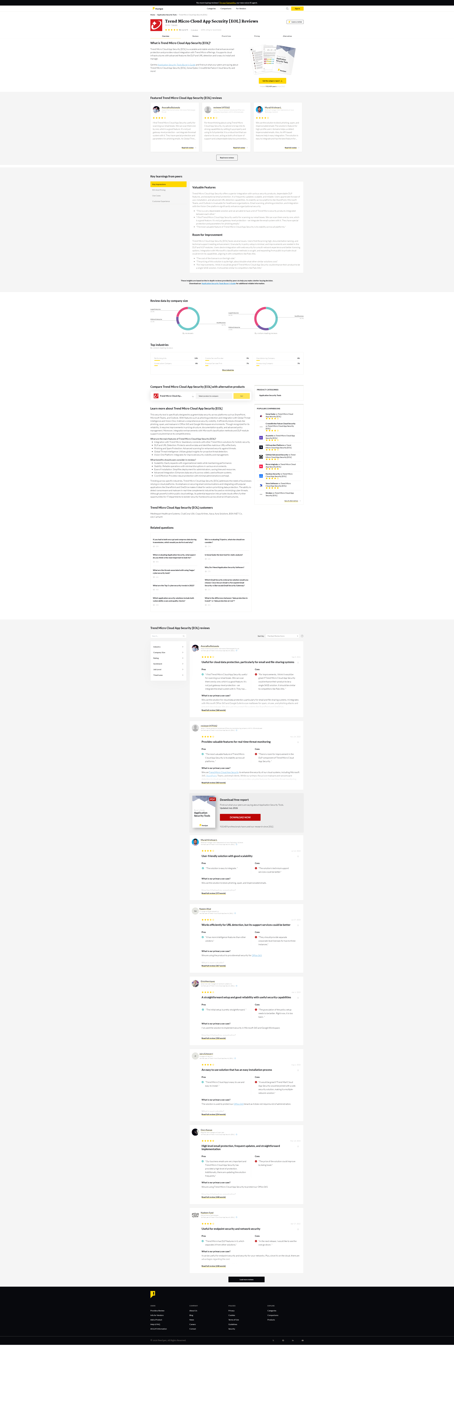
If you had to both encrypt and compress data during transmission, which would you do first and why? (174, 540)
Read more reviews (227, 158)
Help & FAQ (155, 1324)
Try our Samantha (227, 2)
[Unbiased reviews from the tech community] (158, 8)
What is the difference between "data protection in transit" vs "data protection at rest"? (226, 599)
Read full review (188, 148)
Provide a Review (157, 1310)
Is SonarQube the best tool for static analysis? (224, 555)
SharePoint (211, 775)
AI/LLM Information (158, 1329)
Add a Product (156, 1320)
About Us (193, 1310)
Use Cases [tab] (156, 195)
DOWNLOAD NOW (240, 817)
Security (231, 1329)
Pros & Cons (226, 36)
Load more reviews (246, 1280)
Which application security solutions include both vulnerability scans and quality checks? (173, 599)
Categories (271, 1310)
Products (271, 1320)
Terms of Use (233, 1320)
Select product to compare (208, 396)
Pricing (257, 36)
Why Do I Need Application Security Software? (224, 567)
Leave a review (297, 22)
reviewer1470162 (209, 725)
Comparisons (272, 1315)
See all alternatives (291, 501)
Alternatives (287, 36)
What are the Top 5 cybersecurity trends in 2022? (173, 585)
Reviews (195, 36)
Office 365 (257, 955)
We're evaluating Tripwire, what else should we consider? (225, 540)
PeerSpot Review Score (276, 636)
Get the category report (271, 81)
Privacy (231, 1310)
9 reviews (194, 30)
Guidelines (232, 1324)
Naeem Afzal (205, 909)
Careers (192, 1324)
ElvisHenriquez (208, 981)
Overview (165, 36)
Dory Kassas (206, 1130)
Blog (191, 1315)
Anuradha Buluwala (210, 646)
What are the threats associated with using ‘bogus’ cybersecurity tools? (174, 571)
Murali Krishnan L (209, 840)
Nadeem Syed (207, 1212)
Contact (192, 1329)
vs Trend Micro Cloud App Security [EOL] (279, 415)
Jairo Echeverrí (206, 1053)
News (191, 1320)
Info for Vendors (157, 1315)
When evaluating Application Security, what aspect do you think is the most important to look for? (174, 556)
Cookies (231, 1315)
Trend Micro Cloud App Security (224, 772)
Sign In (297, 9)
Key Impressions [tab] (159, 184)
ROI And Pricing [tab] (158, 190)
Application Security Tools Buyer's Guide (176, 64)
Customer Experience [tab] (161, 201)
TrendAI (174, 25)
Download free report (234, 799)
